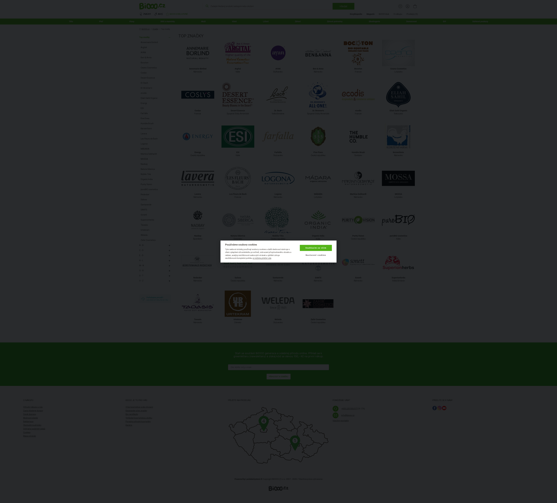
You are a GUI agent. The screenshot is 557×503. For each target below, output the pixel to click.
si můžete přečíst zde (262, 258)
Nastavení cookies (316, 255)
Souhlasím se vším (315, 248)
